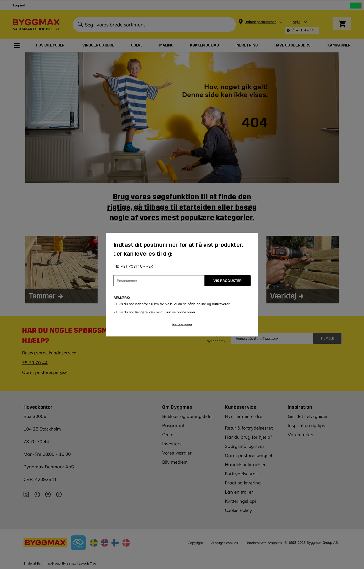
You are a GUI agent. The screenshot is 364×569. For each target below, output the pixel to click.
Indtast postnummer (133, 266)
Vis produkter (227, 280)
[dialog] (182, 284)
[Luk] (356, 5)
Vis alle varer (182, 324)
